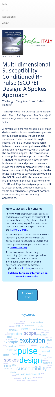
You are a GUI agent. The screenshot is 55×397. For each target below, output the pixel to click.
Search (6, 10)
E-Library (27, 268)
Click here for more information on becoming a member (27, 274)
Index (5, 4)
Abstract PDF (27, 295)
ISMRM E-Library (18, 229)
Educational (9, 16)
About (5, 23)
